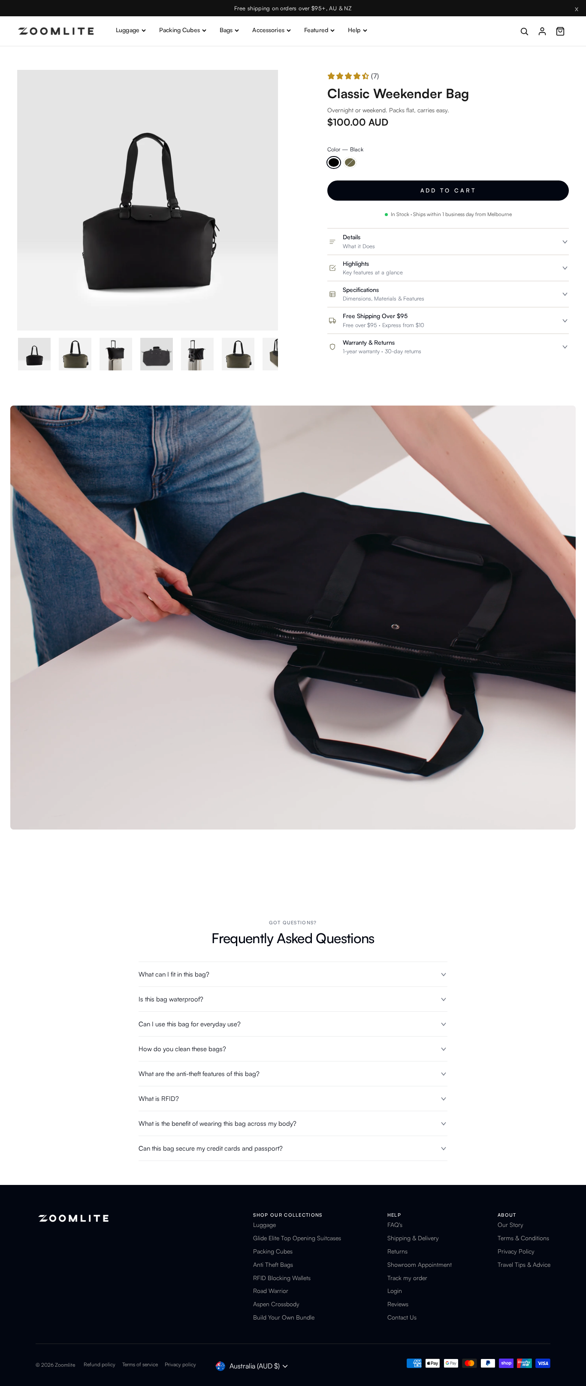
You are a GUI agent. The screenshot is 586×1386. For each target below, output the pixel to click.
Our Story (510, 1224)
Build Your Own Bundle (283, 1317)
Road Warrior (270, 1290)
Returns (397, 1251)
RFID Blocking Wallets (282, 1278)
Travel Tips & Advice (524, 1264)
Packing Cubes (179, 29)
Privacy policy (180, 1364)
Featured (316, 29)
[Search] (524, 31)
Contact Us (402, 1317)
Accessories (268, 29)
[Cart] (560, 31)
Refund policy (99, 1364)
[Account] (542, 31)
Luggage (127, 29)
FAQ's (394, 1224)
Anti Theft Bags (273, 1264)
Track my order (407, 1278)
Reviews (397, 1304)
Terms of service (140, 1364)
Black (333, 162)
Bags (226, 29)
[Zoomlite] (55, 31)
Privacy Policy (516, 1251)
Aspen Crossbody (276, 1304)
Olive (350, 162)
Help (354, 29)
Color (345, 149)
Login (394, 1290)
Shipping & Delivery (413, 1238)
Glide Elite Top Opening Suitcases (297, 1238)
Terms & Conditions (523, 1238)
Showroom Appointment (419, 1264)
